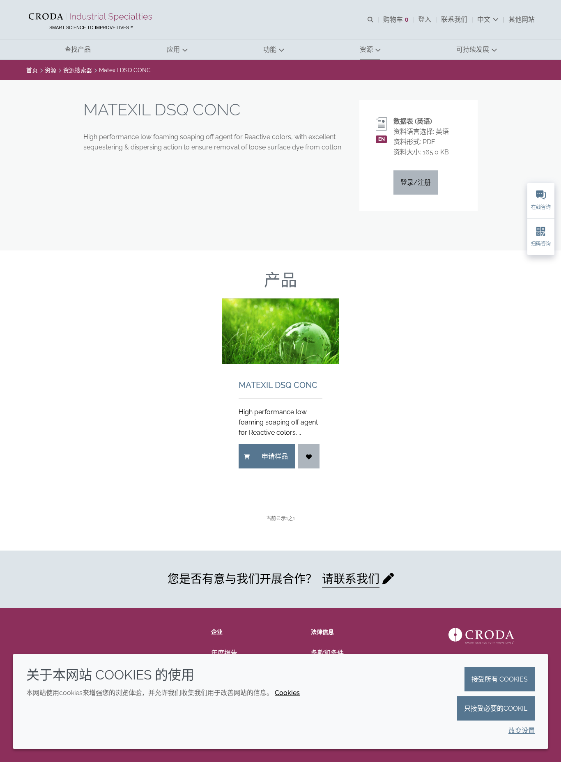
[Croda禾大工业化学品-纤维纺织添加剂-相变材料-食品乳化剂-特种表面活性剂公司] (91, 17)
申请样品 (275, 456)
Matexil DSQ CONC (278, 385)
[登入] (309, 456)
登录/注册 (415, 182)
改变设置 (521, 730)
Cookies (287, 693)
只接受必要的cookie (496, 708)
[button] (77, 49)
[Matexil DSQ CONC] (280, 331)
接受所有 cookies (499, 679)
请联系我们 (350, 579)
